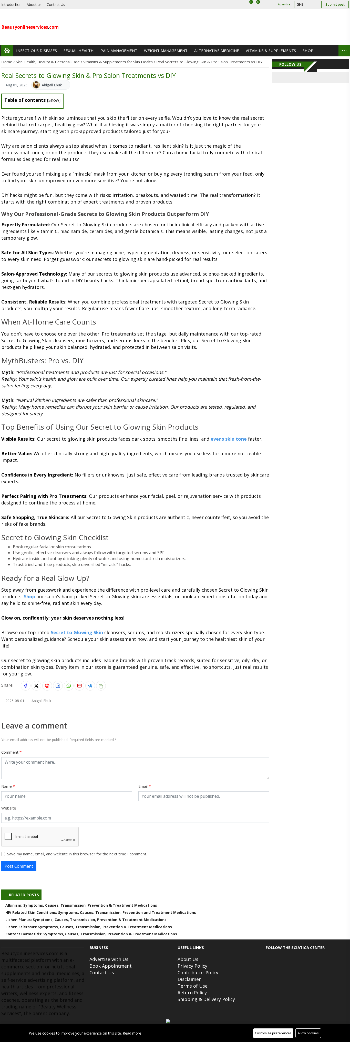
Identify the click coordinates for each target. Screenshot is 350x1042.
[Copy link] (101, 685)
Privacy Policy (192, 966)
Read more (132, 1033)
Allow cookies (308, 1033)
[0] (256, 4)
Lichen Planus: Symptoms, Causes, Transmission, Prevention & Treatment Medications (86, 919)
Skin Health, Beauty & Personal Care (48, 61)
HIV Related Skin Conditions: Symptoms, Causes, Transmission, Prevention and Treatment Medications (100, 912)
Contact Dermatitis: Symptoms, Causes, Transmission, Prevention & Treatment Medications (91, 934)
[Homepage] (7, 50)
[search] (330, 50)
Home (7, 61)
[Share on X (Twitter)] (36, 685)
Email (143, 786)
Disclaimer (189, 979)
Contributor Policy (198, 972)
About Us (188, 959)
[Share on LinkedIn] (57, 685)
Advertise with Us (108, 959)
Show (53, 100)
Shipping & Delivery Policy (206, 999)
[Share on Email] (79, 685)
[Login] (265, 4)
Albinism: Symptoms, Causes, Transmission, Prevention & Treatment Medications (81, 905)
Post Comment (19, 866)
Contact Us (101, 972)
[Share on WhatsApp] (68, 685)
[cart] (248, 4)
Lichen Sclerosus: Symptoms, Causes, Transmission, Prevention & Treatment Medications (88, 926)
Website (8, 808)
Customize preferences (273, 1033)
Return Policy (192, 992)
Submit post (335, 4)
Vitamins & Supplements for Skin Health (118, 61)
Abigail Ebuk (52, 85)
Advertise (284, 4)
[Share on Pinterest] (47, 685)
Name (7, 786)
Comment (10, 752)
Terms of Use (193, 986)
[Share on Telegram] (90, 685)
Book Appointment (110, 966)
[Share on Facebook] (25, 685)
